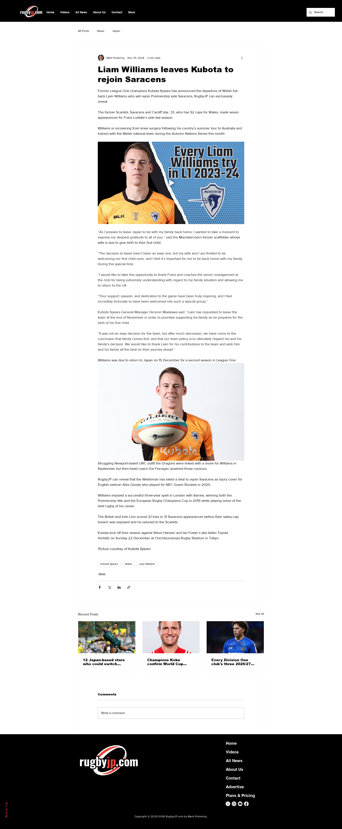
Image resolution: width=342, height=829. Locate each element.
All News (234, 760)
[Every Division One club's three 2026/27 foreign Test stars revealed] (235, 637)
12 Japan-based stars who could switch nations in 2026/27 (104, 662)
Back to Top (6, 810)
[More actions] (241, 57)
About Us (234, 769)
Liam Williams (147, 563)
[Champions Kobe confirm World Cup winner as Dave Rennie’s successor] (171, 637)
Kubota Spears (109, 563)
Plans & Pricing (240, 795)
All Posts (83, 30)
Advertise (235, 786)
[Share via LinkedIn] (119, 587)
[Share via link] (129, 587)
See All (260, 613)
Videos (232, 752)
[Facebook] (246, 803)
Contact (233, 778)
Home (231, 743)
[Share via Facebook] (100, 587)
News (100, 30)
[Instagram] (234, 803)
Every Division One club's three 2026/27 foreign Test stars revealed (231, 662)
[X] (228, 803)
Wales (128, 563)
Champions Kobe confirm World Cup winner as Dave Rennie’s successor (166, 662)
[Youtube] (240, 803)
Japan (116, 30)
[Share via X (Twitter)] (109, 587)
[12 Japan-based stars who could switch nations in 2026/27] (106, 637)
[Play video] (171, 183)
